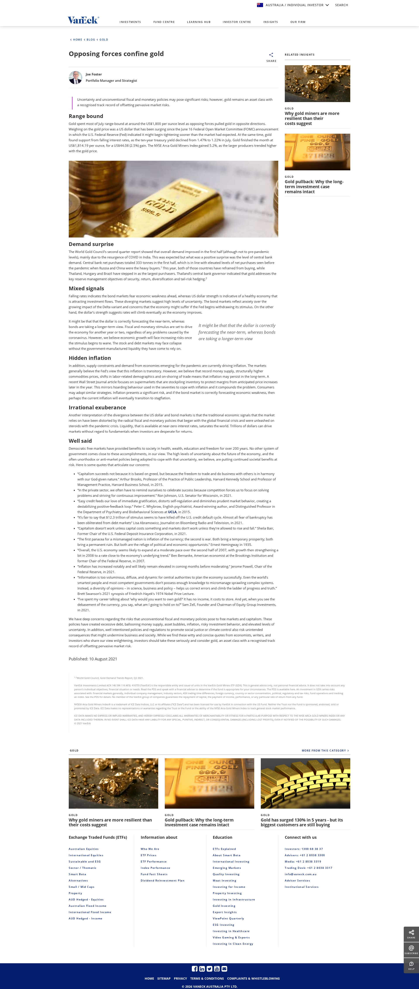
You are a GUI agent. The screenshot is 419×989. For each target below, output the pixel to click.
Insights (270, 22)
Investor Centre (237, 22)
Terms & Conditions (207, 978)
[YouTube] (217, 968)
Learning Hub (199, 22)
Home (149, 978)
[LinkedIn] (202, 968)
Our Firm (298, 22)
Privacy (180, 978)
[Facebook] (194, 968)
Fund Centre (164, 22)
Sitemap (164, 978)
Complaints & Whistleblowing (253, 978)
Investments (130, 22)
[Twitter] (209, 968)
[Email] (224, 968)
